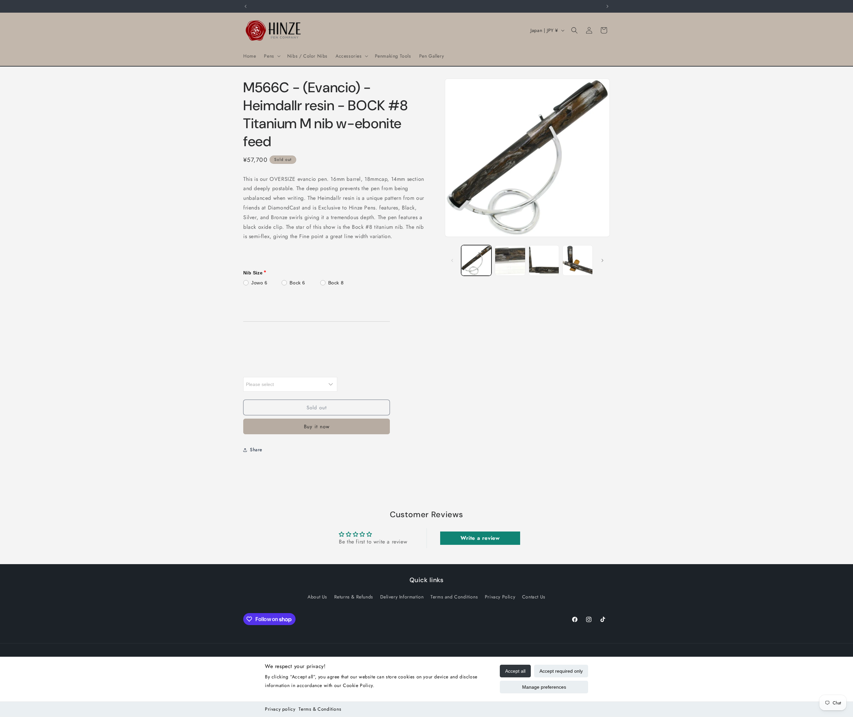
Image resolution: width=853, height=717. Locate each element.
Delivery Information (402, 596)
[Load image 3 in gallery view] (544, 260)
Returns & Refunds (353, 596)
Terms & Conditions (320, 709)
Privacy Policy (500, 596)
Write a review (479, 538)
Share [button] (256, 449)
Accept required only (561, 671)
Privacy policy (280, 709)
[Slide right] (602, 260)
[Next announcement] (607, 6)
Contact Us (533, 596)
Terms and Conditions (454, 596)
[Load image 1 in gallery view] (476, 260)
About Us (317, 596)
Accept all (515, 671)
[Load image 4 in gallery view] (577, 260)
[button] (271, 56)
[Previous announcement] (245, 6)
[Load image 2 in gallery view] (510, 260)
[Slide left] (452, 260)
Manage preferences (544, 687)
